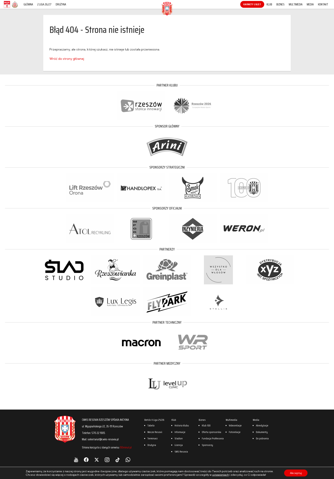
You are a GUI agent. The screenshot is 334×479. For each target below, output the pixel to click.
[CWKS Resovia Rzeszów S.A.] (167, 14)
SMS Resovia (181, 451)
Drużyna (61, 4)
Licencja (179, 445)
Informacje (180, 432)
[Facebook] (86, 460)
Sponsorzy (207, 445)
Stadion (179, 438)
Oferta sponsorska (211, 432)
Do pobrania (262, 438)
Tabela (150, 425)
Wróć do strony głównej (66, 59)
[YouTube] (76, 460)
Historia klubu (182, 425)
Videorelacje (235, 425)
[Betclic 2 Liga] (7, 7)
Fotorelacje (234, 432)
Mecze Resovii (154, 432)
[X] (96, 460)
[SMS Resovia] (15, 7)
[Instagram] (107, 460)
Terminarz (152, 438)
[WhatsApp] (128, 460)
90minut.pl (126, 447)
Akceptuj (296, 473)
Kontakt (323, 4)
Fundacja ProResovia (213, 438)
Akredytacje (262, 425)
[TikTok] (117, 460)
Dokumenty (262, 432)
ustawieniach (220, 474)
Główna (28, 4)
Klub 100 (206, 425)
